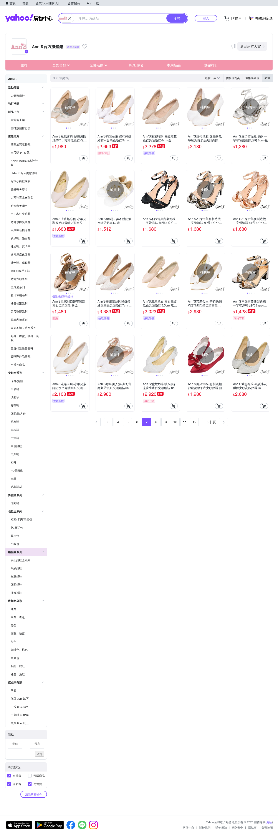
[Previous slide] (53, 107)
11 (185, 421)
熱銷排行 (211, 65)
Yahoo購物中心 (29, 18)
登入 (206, 18)
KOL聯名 (136, 65)
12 (194, 421)
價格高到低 (252, 78)
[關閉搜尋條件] (69, 18)
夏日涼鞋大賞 (250, 46)
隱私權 (252, 827)
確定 (39, 754)
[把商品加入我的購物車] (83, 158)
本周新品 (174, 65)
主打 (24, 65)
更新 (269, 822)
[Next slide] (86, 107)
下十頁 (210, 421)
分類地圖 (267, 827)
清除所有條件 (33, 794)
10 (175, 421)
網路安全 (237, 827)
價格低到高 (233, 78)
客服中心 (188, 827)
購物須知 (221, 827)
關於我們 (204, 827)
